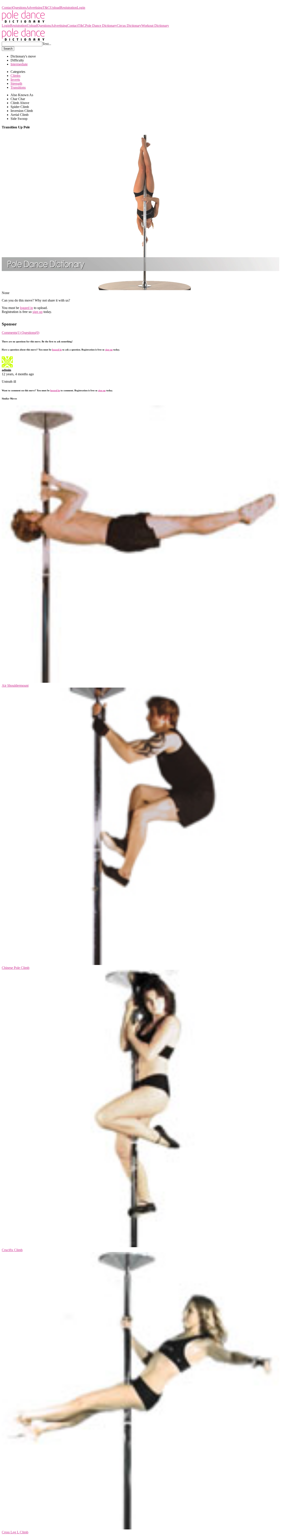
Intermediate (19, 64)
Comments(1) (12, 332)
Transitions (18, 87)
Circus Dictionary (129, 25)
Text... (46, 44)
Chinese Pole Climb (15, 968)
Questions (19, 7)
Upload (55, 7)
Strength (16, 83)
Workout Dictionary (155, 25)
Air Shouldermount (15, 685)
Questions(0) (30, 332)
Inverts (15, 79)
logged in (26, 308)
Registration (68, 7)
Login (81, 7)
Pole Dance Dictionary (17, 3)
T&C (46, 7)
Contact (7, 7)
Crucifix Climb (12, 1250)
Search (8, 48)
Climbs (15, 75)
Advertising (34, 7)
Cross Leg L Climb (15, 1532)
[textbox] (22, 44)
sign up (37, 312)
